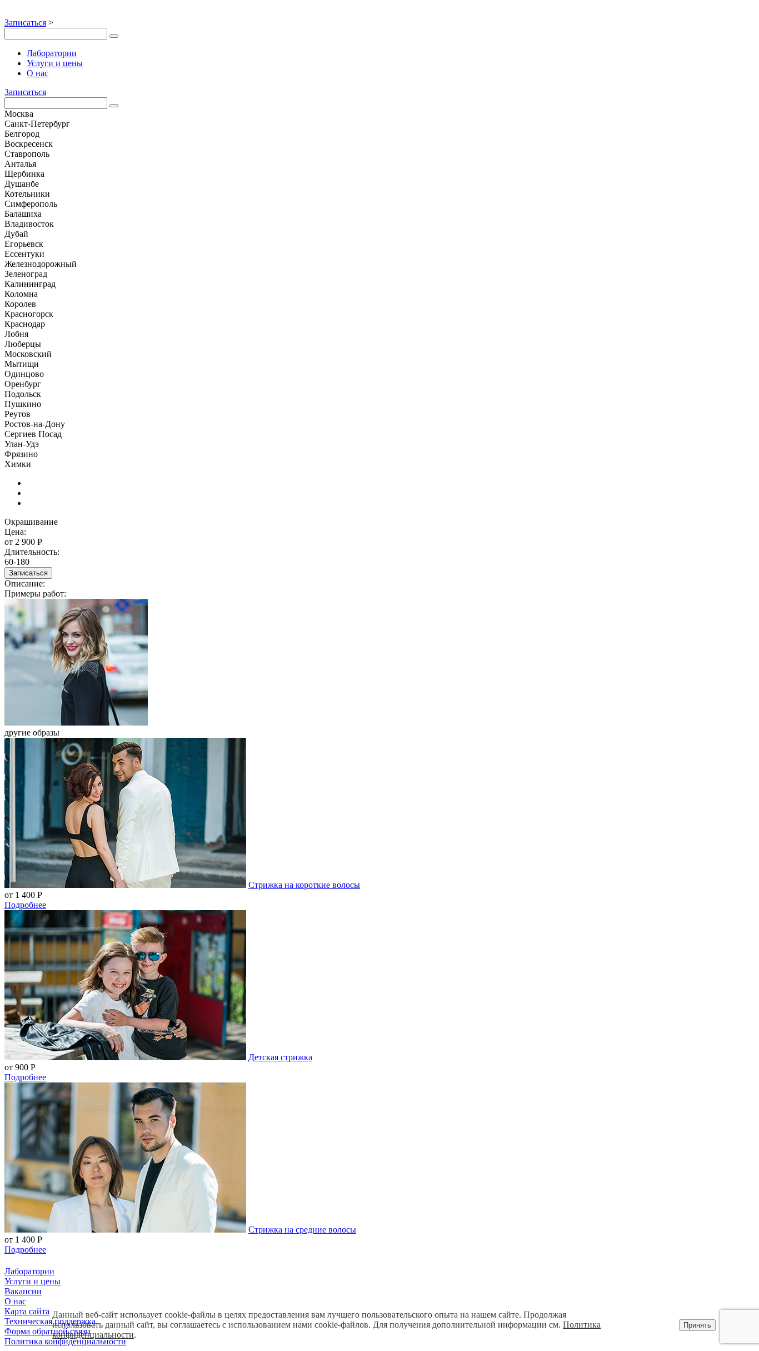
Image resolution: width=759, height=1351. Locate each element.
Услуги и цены (55, 63)
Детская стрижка (280, 1057)
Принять (697, 1325)
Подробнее (25, 905)
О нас (37, 73)
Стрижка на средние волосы (302, 1229)
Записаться (25, 22)
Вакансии (23, 1291)
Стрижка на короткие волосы (304, 885)
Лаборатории (52, 53)
